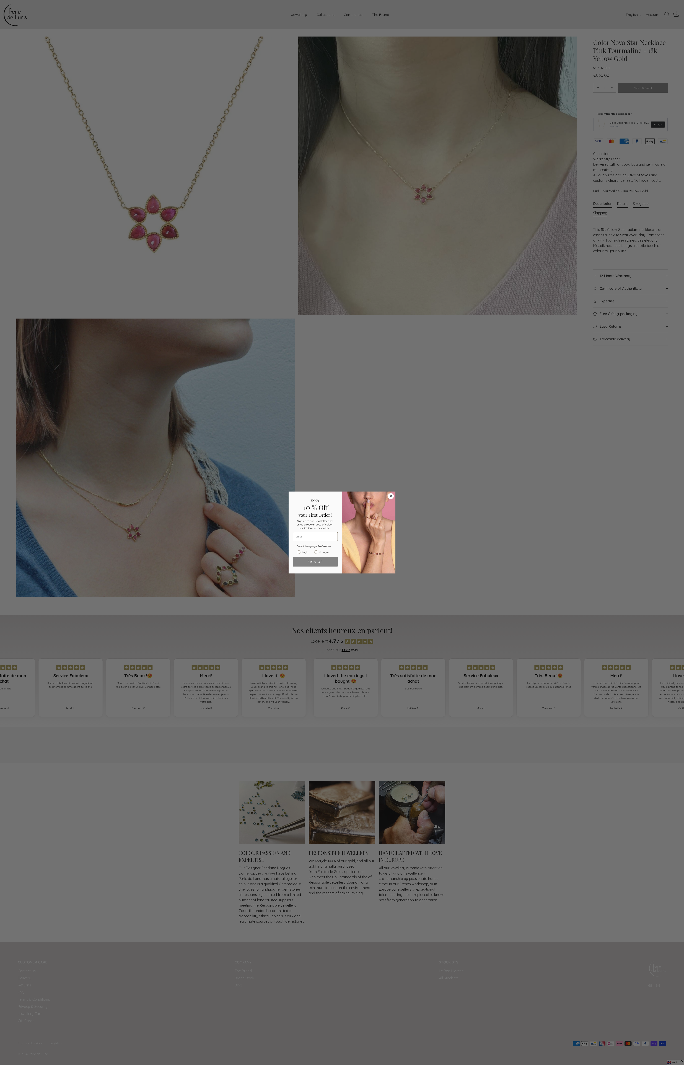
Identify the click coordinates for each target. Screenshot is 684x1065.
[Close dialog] (391, 496)
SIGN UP (315, 562)
